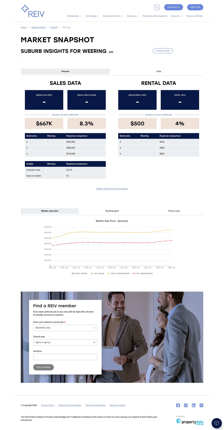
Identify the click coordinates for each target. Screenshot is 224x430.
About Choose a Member (69, 405)
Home (23, 27)
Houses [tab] (65, 71)
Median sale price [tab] (49, 211)
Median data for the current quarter (112, 189)
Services (37, 351)
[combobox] (65, 328)
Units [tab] (158, 71)
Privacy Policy (47, 405)
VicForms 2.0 (173, 7)
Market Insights (38, 27)
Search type (39, 337)
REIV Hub (195, 7)
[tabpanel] (112, 135)
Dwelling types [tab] (112, 211)
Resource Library (117, 405)
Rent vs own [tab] (174, 211)
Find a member (43, 367)
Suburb (54, 27)
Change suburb (163, 51)
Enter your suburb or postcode (48, 322)
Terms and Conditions (95, 405)
